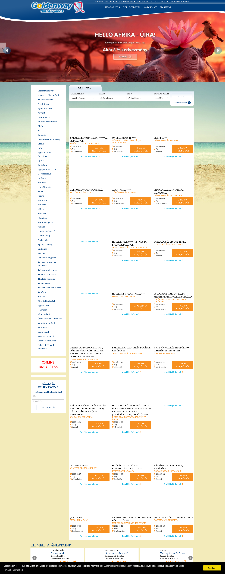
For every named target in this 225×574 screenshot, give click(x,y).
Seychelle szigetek (47, 257)
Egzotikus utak (45, 108)
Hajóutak (42, 309)
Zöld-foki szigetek (46, 301)
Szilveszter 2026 (46, 336)
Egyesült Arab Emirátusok (45, 154)
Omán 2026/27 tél (46, 231)
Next (190, 558)
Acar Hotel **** (121, 189)
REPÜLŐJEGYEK (131, 7)
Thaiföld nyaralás (46, 279)
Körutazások (44, 314)
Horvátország (44, 187)
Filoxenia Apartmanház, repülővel (169, 191)
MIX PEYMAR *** (79, 465)
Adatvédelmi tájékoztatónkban (118, 566)
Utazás (87, 88)
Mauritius (42, 218)
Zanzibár (42, 296)
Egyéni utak (43, 305)
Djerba (41, 160)
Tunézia (42, 292)
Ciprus (41, 143)
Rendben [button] (212, 568)
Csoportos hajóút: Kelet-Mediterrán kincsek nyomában (173, 295)
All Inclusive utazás (47, 121)
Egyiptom (42, 165)
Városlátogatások (46, 323)
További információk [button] (13, 570)
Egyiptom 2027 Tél (47, 169)
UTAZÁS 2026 (112, 7)
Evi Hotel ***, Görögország (86, 189)
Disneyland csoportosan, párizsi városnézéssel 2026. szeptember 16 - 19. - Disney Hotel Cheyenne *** (87, 352)
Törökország (44, 283)
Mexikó (41, 226)
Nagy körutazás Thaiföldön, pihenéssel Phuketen (172, 349)
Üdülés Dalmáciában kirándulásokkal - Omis (127, 467)
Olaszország (44, 235)
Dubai (40, 148)
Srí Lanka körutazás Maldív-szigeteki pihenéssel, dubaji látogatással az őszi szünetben (88, 410)
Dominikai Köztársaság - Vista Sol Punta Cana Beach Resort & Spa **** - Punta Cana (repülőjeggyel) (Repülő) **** (131, 410)
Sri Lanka (42, 249)
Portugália (43, 240)
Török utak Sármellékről (50, 287)
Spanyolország (45, 244)
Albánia (41, 126)
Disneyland (43, 332)
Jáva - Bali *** (78, 517)
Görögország (44, 173)
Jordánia (42, 178)
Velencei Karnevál (47, 340)
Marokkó (42, 213)
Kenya (41, 195)
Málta (41, 209)
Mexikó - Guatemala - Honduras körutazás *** (131, 519)
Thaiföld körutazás (47, 274)
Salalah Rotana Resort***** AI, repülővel (89, 139)
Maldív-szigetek (46, 222)
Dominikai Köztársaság (49, 139)
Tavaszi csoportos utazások (47, 264)
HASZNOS (165, 7)
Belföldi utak (44, 327)
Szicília (41, 253)
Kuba (40, 191)
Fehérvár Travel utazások (46, 347)
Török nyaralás (45, 99)
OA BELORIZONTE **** (124, 137)
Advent (41, 112)
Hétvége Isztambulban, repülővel (168, 467)
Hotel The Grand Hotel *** (128, 293)
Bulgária (42, 135)
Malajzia (42, 204)
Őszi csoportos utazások (50, 318)
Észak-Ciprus (44, 104)
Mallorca (42, 200)
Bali (40, 130)
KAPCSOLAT (150, 7)
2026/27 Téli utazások (48, 95)
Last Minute (44, 117)
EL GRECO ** (160, 137)
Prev (34, 558)
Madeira (42, 182)
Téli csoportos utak (47, 270)
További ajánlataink (89, 156)
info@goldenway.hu (182, 1)
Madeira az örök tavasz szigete (173, 517)
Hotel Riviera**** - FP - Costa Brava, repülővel (129, 243)
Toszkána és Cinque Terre (170, 241)
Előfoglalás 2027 (46, 90)
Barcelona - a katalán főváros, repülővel (131, 349)
